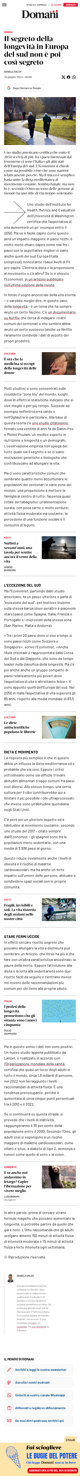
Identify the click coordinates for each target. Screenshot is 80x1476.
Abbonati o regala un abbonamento (40, 1408)
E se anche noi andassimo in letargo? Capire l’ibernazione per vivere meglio (17, 1182)
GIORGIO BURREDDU (10, 569)
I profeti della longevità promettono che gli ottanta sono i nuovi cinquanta (20, 1016)
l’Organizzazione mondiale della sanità (34, 1064)
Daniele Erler (12, 71)
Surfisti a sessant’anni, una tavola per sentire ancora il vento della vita (20, 552)
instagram (22, 1326)
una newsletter (38, 1326)
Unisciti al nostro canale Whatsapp (40, 1395)
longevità (20, 306)
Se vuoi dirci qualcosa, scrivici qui (39, 1421)
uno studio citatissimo (50, 423)
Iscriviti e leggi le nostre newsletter (40, 1370)
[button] (63, 77)
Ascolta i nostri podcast (32, 1382)
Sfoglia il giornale (36, 4)
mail (33, 1322)
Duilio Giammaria (10, 1032)
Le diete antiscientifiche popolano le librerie (20, 727)
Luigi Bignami (11, 1196)
